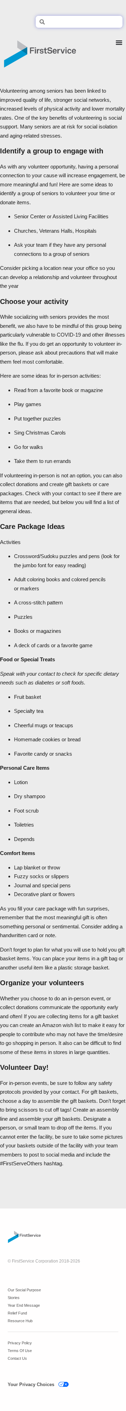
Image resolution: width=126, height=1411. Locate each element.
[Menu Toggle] (118, 51)
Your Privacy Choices (31, 1384)
